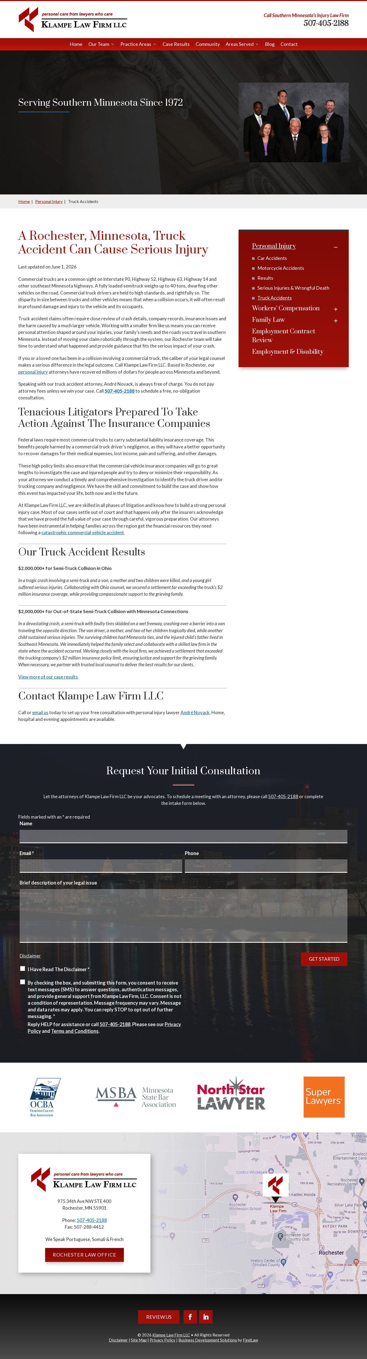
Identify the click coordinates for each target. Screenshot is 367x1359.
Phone (192, 853)
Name (26, 823)
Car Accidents (272, 258)
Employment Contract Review (283, 335)
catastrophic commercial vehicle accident (82, 532)
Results (265, 278)
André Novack (195, 712)
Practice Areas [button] (135, 44)
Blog (270, 44)
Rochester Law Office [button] (84, 1255)
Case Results (176, 44)
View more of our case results (48, 677)
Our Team (98, 44)
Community (208, 44)
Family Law (268, 320)
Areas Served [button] (240, 44)
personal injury (33, 372)
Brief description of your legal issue (58, 883)
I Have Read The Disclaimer (58, 969)
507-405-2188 (326, 23)
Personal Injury (274, 246)
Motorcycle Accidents (280, 268)
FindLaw (250, 1340)
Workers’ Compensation (286, 308)
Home (76, 44)
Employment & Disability (287, 352)
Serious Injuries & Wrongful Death (293, 288)
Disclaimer (30, 956)
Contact (289, 44)
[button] (361, 1320)
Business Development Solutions (207, 1340)
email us (40, 712)
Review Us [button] (158, 1317)
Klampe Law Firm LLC (171, 1334)
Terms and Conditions (75, 1031)
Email (27, 853)
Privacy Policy (162, 1340)
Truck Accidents (274, 298)
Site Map (139, 1340)
